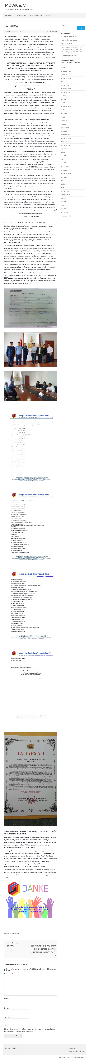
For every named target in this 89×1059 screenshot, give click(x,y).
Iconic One (62, 1057)
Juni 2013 (64, 202)
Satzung (49, 15)
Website (7, 1017)
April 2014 (64, 184)
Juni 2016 (64, 113)
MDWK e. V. (15, 5)
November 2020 (66, 71)
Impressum (72, 1048)
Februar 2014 (65, 191)
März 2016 (64, 124)
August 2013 (64, 198)
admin (10, 31)
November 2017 (66, 88)
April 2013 (64, 205)
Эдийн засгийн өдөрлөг (68, 55)
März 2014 (64, 187)
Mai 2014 (63, 180)
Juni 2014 (64, 177)
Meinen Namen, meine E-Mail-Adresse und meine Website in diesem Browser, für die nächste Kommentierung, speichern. (30, 1030)
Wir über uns (21, 15)
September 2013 (66, 194)
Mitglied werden (36, 15)
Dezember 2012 (66, 216)
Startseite (8, 15)
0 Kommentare (52, 31)
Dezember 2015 (66, 134)
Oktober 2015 (65, 141)
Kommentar (8, 974)
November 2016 (66, 106)
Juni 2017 (64, 99)
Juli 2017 (63, 96)
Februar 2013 (65, 212)
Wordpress (82, 1057)
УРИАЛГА (10, 946)
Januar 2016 (64, 131)
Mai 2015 (63, 159)
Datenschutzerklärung (76, 1051)
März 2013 (64, 209)
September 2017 (66, 92)
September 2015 (66, 145)
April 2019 (64, 74)
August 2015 (64, 148)
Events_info (15, 933)
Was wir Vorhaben (66, 43)
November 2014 (66, 173)
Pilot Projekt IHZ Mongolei (69, 36)
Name (6, 999)
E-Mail (7, 1008)
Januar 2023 (64, 67)
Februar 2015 (65, 166)
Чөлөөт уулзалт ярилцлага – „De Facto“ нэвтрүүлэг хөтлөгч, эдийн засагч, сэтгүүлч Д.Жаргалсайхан (71, 49)
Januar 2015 (64, 170)
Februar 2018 (65, 85)
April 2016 (64, 120)
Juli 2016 (63, 110)
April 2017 (64, 103)
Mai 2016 (63, 117)
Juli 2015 (63, 152)
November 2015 (66, 138)
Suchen (63, 25)
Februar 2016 (65, 127)
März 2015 (64, 163)
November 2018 (66, 78)
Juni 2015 (64, 156)
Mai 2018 (63, 81)
